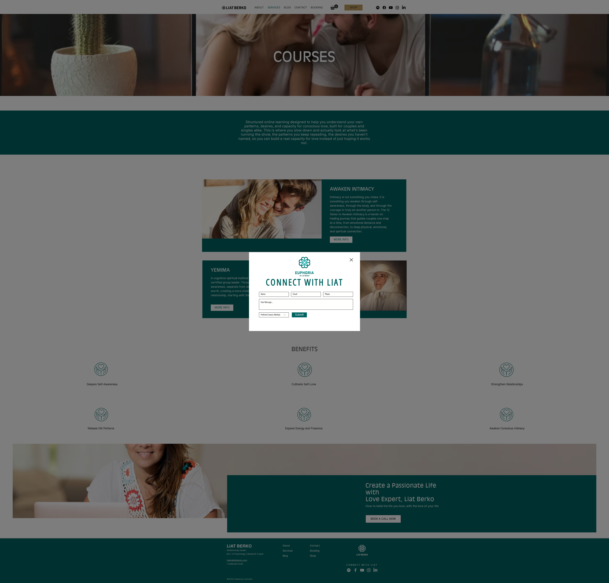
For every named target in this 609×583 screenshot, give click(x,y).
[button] (351, 260)
